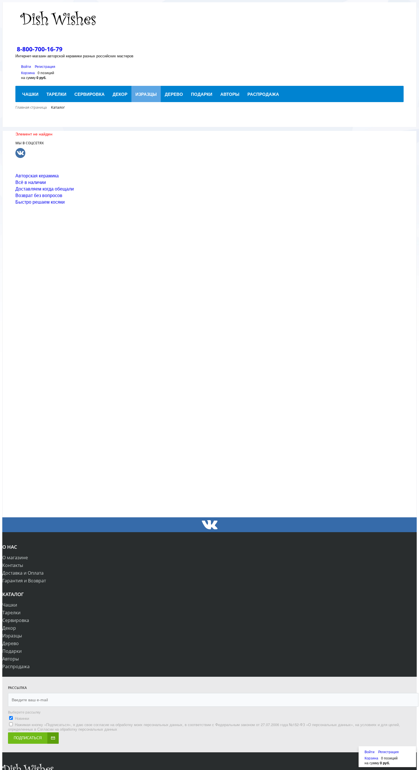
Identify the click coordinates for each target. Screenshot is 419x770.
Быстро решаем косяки (40, 201)
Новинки (22, 718)
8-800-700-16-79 (39, 49)
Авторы (10, 659)
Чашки (9, 605)
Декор (9, 628)
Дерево (10, 643)
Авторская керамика (37, 175)
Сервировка (15, 620)
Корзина (28, 72)
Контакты (12, 565)
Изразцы (12, 636)
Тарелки (11, 612)
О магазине (15, 557)
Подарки (12, 651)
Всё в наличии (30, 182)
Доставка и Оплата (23, 573)
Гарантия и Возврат (24, 581)
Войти (26, 66)
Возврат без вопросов (38, 195)
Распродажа (16, 666)
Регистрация (45, 66)
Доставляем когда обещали (44, 188)
